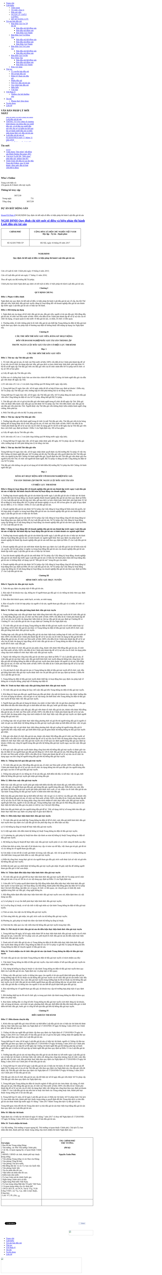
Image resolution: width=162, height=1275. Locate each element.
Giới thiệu (10, 1241)
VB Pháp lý (10, 215)
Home (3, 215)
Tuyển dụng (11, 1252)
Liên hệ (9, 1254)
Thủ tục (9, 1245)
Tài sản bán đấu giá (14, 1243)
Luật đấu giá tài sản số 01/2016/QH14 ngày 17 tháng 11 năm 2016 (19, 131)
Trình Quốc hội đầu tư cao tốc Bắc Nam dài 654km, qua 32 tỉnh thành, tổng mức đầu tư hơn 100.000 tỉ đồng (20, 157)
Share (83, 1223)
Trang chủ (10, 1238)
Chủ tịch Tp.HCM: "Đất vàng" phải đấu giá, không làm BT (18, 151)
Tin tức (9, 1250)
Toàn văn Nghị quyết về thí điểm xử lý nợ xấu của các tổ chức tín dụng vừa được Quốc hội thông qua (19, 139)
